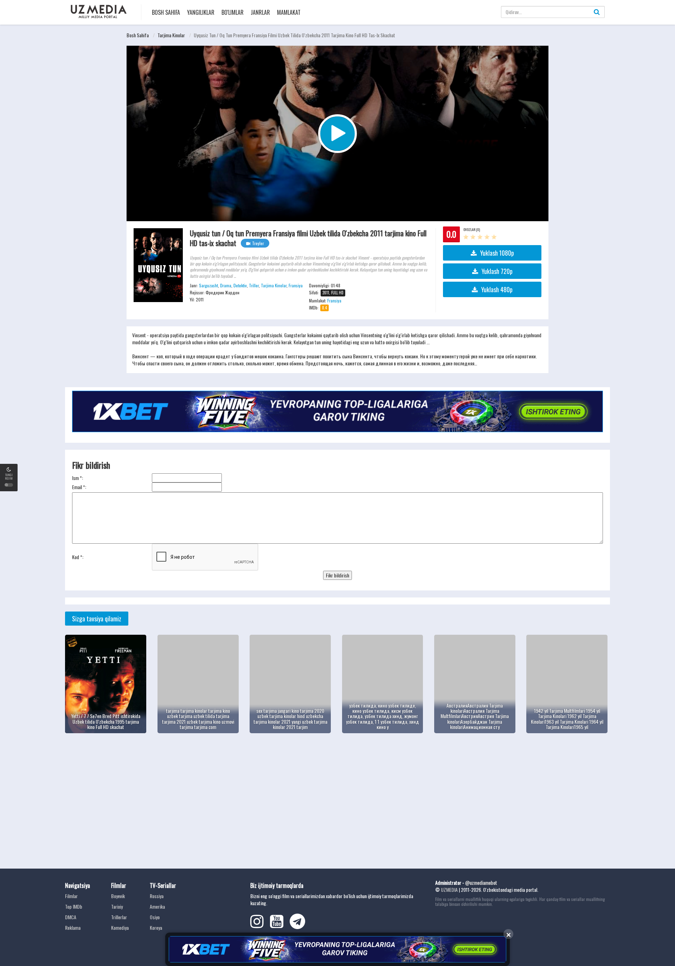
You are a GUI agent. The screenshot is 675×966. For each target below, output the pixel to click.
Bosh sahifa (166, 12)
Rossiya (156, 896)
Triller (254, 285)
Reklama (73, 927)
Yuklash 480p (497, 289)
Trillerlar (119, 917)
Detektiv (240, 285)
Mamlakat (289, 12)
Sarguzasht (208, 285)
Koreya (156, 927)
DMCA (70, 917)
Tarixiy (117, 906)
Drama (225, 285)
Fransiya (296, 285)
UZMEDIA (449, 889)
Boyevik (118, 896)
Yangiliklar (200, 12)
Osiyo (155, 917)
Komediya (120, 927)
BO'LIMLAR (232, 12)
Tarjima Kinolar (171, 35)
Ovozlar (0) (471, 229)
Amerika (157, 906)
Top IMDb (73, 906)
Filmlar (71, 896)
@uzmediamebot (481, 882)
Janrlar (260, 12)
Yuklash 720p (497, 271)
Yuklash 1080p (497, 252)
